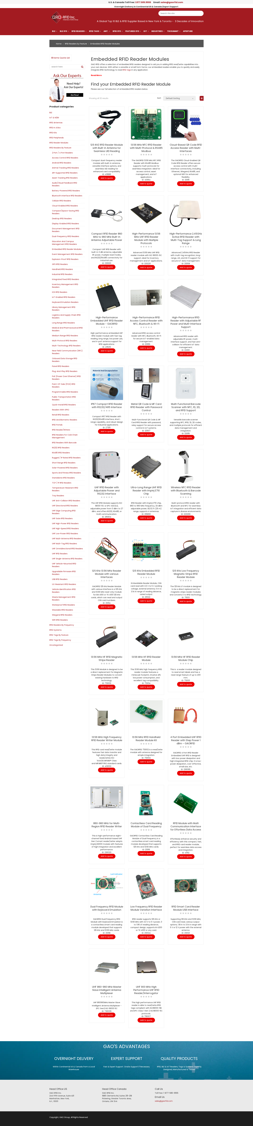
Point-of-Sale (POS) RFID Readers (63, 385)
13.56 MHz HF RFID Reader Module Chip (185, 658)
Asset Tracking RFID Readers (65, 178)
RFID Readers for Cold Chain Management (65, 436)
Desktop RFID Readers (62, 218)
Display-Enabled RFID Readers (65, 223)
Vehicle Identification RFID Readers (64, 590)
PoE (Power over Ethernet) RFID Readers (66, 377)
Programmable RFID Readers (65, 392)
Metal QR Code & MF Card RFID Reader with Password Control (146, 407)
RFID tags (127, 70)
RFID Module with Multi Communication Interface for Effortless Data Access (185, 826)
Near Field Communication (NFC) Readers (67, 352)
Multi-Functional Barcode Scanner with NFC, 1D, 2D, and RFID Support (186, 407)
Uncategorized (56, 645)
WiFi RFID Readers (60, 620)
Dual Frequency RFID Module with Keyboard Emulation (106, 908)
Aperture (188, 31)
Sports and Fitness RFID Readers (66, 472)
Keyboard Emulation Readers (65, 302)
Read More (96, 75)
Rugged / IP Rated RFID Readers (66, 457)
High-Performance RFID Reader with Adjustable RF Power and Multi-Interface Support (186, 322)
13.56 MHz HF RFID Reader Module (146, 658)
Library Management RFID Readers (63, 308)
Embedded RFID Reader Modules (66, 249)
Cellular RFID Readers (61, 200)
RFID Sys (117, 31)
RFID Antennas (55, 122)
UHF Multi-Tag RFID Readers (64, 543)
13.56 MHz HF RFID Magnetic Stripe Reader (106, 658)
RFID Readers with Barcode (64, 442)
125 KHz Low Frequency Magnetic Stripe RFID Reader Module (185, 574)
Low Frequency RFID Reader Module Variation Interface (146, 908)
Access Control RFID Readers (65, 157)
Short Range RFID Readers (63, 462)
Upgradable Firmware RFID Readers (64, 573)
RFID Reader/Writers (61, 429)
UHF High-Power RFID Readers (65, 523)
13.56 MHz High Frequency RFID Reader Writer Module (106, 738)
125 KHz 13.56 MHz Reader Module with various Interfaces (106, 574)
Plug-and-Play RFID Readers (64, 371)
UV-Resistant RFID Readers (64, 584)
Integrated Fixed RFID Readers (65, 279)
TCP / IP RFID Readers (61, 482)
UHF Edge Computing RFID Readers (64, 512)
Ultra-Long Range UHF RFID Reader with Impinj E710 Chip (146, 490)
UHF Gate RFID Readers (62, 518)
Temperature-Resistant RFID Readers (65, 489)
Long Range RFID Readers (63, 322)
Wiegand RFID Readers (62, 615)
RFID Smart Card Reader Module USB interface (186, 908)
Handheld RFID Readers (62, 269)
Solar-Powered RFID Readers (65, 467)
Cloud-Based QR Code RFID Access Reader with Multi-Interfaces (186, 148)
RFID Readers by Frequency (61, 625)
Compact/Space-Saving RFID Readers (65, 212)
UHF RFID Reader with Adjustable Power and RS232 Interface (107, 490)
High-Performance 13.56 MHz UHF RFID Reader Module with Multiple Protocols (146, 238)
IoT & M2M (54, 117)
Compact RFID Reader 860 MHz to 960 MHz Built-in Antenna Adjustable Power (106, 237)
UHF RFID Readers (59, 553)
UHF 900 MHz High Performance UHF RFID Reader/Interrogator (146, 990)
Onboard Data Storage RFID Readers (64, 360)
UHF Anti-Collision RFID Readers (66, 500)
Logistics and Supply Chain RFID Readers (66, 316)
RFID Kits (53, 132)
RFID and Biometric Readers (64, 419)
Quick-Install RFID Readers (64, 404)
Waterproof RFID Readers (63, 605)
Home (59, 43)
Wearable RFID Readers (62, 610)
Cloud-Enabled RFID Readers (65, 205)
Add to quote (107, 178)
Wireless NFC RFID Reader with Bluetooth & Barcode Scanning (186, 490)
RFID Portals (57, 424)
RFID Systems (55, 630)
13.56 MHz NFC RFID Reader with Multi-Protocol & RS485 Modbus (146, 148)
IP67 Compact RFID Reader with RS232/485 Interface (106, 405)
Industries (157, 31)
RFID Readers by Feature (76, 43)
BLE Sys (63, 31)
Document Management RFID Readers (65, 230)
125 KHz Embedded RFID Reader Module (146, 572)
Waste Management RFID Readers (63, 598)
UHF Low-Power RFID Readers (65, 533)
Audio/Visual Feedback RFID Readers (64, 184)
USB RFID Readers (59, 579)
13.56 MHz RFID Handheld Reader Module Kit (146, 738)
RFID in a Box (55, 127)
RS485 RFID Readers (61, 452)
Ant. (106, 31)
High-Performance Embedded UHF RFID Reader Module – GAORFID (107, 320)
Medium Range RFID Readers (65, 335)
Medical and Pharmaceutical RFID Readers (67, 329)
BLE (53, 31)
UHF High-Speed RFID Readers (65, 528)
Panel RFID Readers (60, 366)
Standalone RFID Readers (63, 477)
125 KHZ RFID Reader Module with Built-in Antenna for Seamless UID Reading (107, 148)
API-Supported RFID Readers (64, 173)
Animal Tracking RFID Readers (65, 167)
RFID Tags (94, 31)
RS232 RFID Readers (60, 447)
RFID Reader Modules (58, 142)
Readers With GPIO (60, 409)
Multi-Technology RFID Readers (66, 345)
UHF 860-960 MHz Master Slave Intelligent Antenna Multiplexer (106, 990)
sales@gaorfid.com (172, 2)
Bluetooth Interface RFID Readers (67, 195)
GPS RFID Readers (60, 264)
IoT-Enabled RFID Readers (63, 297)
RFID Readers (78, 31)
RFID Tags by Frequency (60, 640)
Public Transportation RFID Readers (64, 398)
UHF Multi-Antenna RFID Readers (66, 538)
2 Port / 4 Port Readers (62, 152)
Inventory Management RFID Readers (65, 285)
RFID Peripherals (56, 137)
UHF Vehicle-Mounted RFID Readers (64, 565)
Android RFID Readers (61, 162)
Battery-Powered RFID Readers (66, 190)
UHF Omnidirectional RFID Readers (67, 548)
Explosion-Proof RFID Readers (65, 259)
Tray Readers (58, 495)
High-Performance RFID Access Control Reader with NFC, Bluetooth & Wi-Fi (146, 320)
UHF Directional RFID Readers (65, 505)
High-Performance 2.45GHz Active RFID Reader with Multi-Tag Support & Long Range (186, 238)
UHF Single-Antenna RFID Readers (67, 558)
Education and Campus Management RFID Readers (64, 242)
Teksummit (173, 31)
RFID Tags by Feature (58, 635)
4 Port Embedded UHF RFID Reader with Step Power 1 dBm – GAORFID (185, 740)
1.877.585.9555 (143, 2)
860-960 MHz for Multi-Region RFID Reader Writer (107, 825)
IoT (145, 31)
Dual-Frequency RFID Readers (65, 236)
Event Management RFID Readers (67, 254)
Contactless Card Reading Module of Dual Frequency (146, 825)
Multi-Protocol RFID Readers (64, 340)
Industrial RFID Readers (62, 274)
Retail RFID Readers (60, 414)
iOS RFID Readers (59, 292)
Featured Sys (132, 31)
